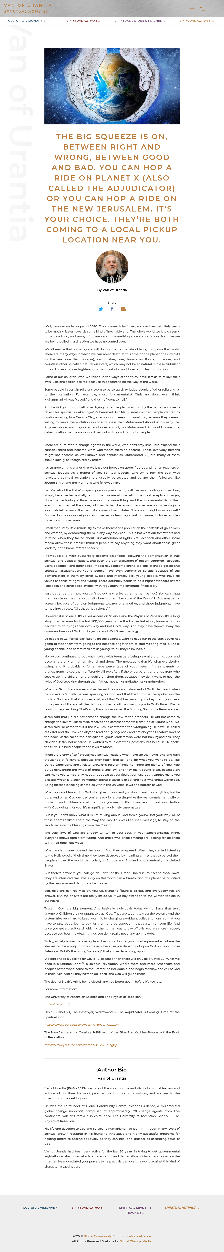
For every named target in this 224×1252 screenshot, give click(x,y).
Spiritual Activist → (197, 21)
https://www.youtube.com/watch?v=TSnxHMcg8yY (81, 1045)
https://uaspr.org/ (57, 1004)
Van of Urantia (28, 5)
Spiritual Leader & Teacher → (140, 21)
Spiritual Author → (84, 21)
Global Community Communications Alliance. (117, 1236)
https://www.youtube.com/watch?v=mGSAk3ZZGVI (81, 1024)
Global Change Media (136, 1241)
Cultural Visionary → (27, 21)
